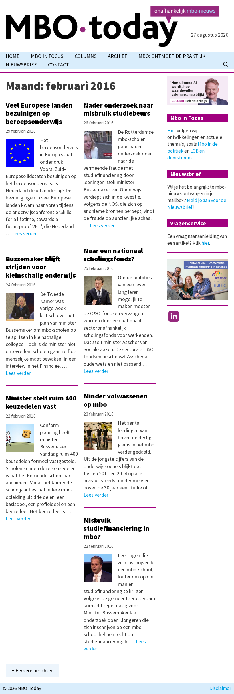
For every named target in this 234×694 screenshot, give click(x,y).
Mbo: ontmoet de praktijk (171, 56)
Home (12, 56)
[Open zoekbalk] (225, 64)
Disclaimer (220, 688)
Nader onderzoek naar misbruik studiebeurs (118, 109)
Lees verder (24, 233)
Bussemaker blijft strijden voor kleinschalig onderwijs (41, 267)
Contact (58, 64)
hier (205, 243)
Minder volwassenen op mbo (116, 400)
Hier (171, 131)
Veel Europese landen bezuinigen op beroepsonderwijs (39, 113)
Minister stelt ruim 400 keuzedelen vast (41, 402)
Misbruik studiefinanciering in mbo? (116, 528)
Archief (117, 56)
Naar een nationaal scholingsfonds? (113, 254)
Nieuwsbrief (21, 64)
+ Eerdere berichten (32, 670)
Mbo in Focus (47, 56)
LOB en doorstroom (186, 154)
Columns (85, 56)
